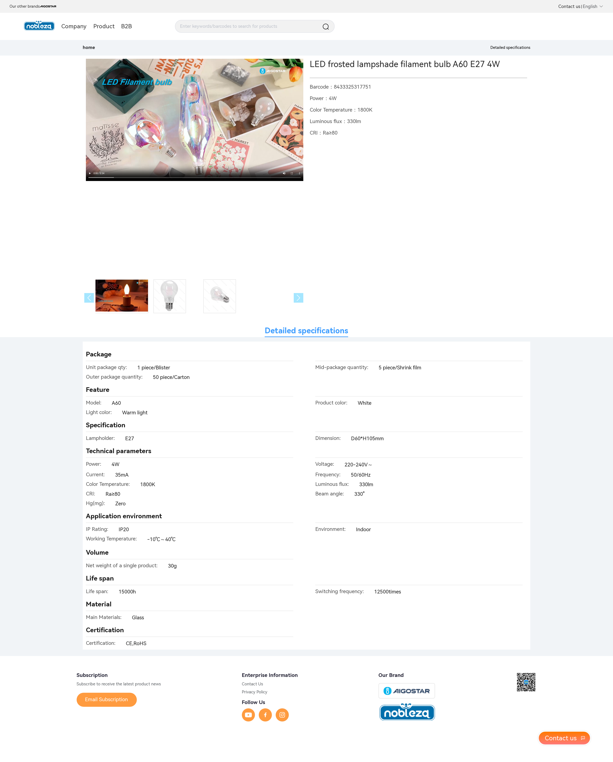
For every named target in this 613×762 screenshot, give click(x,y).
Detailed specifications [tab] (306, 330)
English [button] (590, 6)
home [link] (89, 47)
